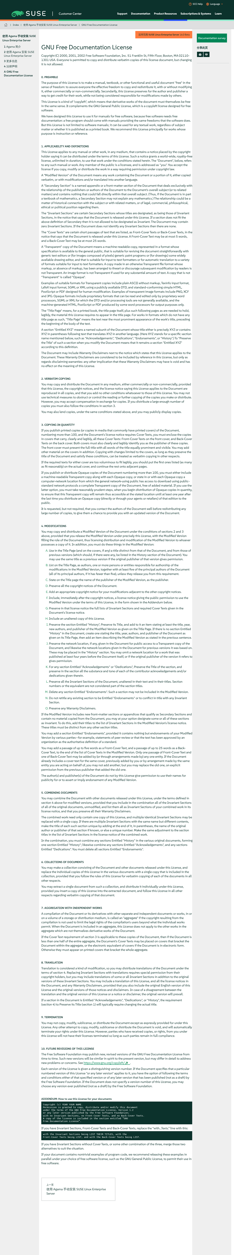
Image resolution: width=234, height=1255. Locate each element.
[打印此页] (207, 54)
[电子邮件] (200, 54)
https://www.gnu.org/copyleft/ (104, 1063)
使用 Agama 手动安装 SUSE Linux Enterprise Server (50, 24)
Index (16, 24)
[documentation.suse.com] (6, 25)
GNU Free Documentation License (99, 24)
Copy (188, 1104)
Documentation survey (212, 38)
